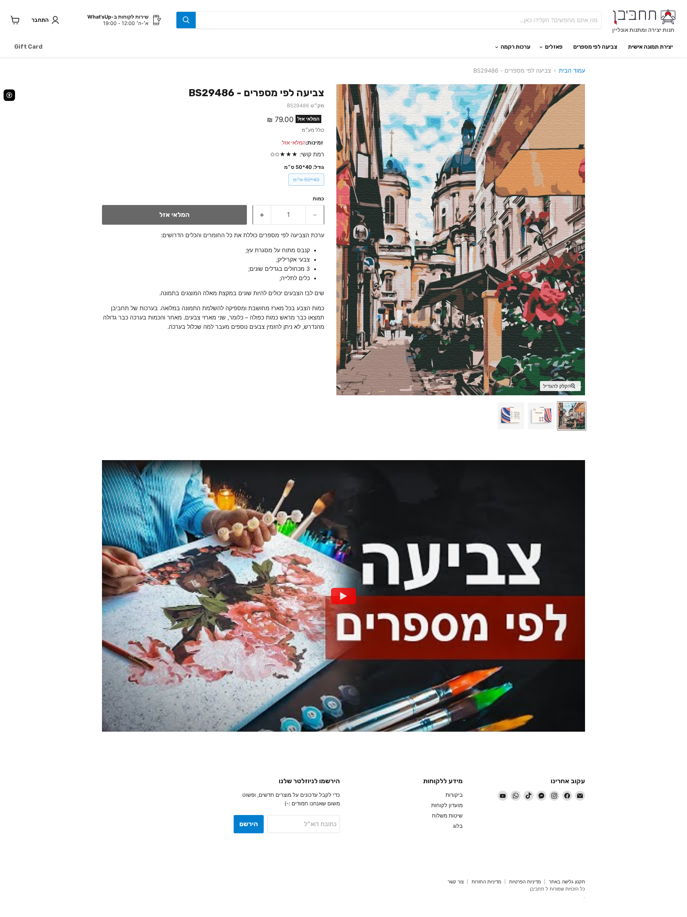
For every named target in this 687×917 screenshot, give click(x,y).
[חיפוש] (186, 20)
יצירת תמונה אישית (650, 46)
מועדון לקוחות (447, 805)
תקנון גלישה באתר (567, 881)
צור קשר (456, 881)
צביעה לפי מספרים (595, 46)
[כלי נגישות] (9, 95)
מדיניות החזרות (486, 881)
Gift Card (28, 46)
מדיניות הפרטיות (525, 881)
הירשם (248, 824)
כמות (318, 198)
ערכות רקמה (515, 46)
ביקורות (454, 794)
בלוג (458, 826)
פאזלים (553, 46)
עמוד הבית (572, 70)
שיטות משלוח (447, 815)
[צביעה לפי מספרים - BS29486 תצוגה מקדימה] (571, 416)
